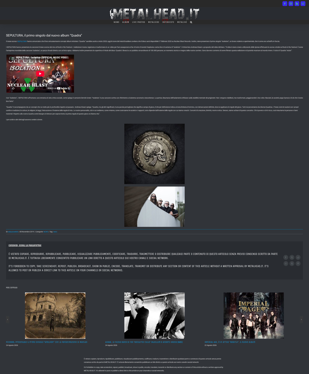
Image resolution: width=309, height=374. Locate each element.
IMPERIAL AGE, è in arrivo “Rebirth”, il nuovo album (130, 342)
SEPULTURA (22, 41)
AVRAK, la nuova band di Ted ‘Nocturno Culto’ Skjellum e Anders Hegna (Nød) (44, 342)
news (55, 232)
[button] (191, 21)
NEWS (45, 232)
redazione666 (13, 232)
